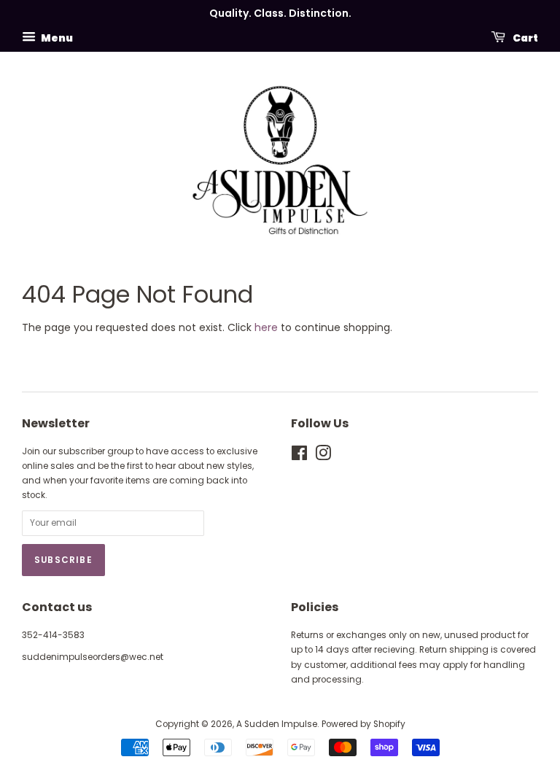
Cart (524, 37)
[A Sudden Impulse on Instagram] (323, 456)
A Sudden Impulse (276, 724)
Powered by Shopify (363, 724)
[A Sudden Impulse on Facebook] (299, 456)
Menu (56, 37)
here (266, 327)
